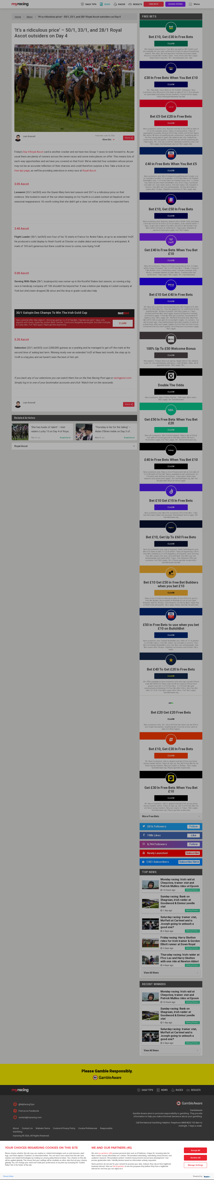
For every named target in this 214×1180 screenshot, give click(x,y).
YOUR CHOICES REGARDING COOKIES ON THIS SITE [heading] (41, 1147)
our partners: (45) (105, 1153)
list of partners (118, 1166)
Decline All (195, 1158)
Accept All (195, 1150)
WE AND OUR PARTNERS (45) (111, 1147)
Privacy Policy (8, 1176)
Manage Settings (195, 1165)
